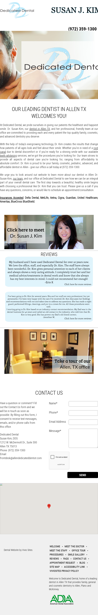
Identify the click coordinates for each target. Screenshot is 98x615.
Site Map (55, 566)
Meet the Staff (58, 550)
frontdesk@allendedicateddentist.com (21, 458)
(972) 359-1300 (82, 29)
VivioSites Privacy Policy (64, 571)
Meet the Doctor (74, 546)
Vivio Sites (27, 550)
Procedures (56, 554)
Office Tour (78, 550)
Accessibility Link (74, 566)
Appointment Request (62, 562)
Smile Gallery (76, 554)
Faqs (66, 558)
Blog (82, 562)
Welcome (55, 546)
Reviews (54, 558)
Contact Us (79, 558)
